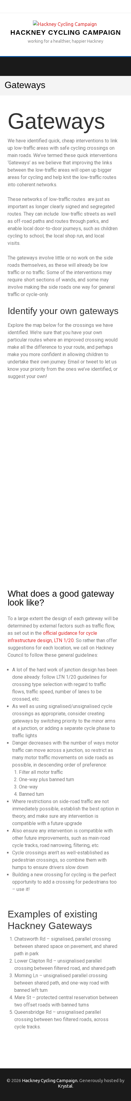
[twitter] (65, 6)
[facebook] (55, 6)
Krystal (65, 1085)
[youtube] (76, 6)
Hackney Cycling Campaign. (50, 1080)
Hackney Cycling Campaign (65, 32)
